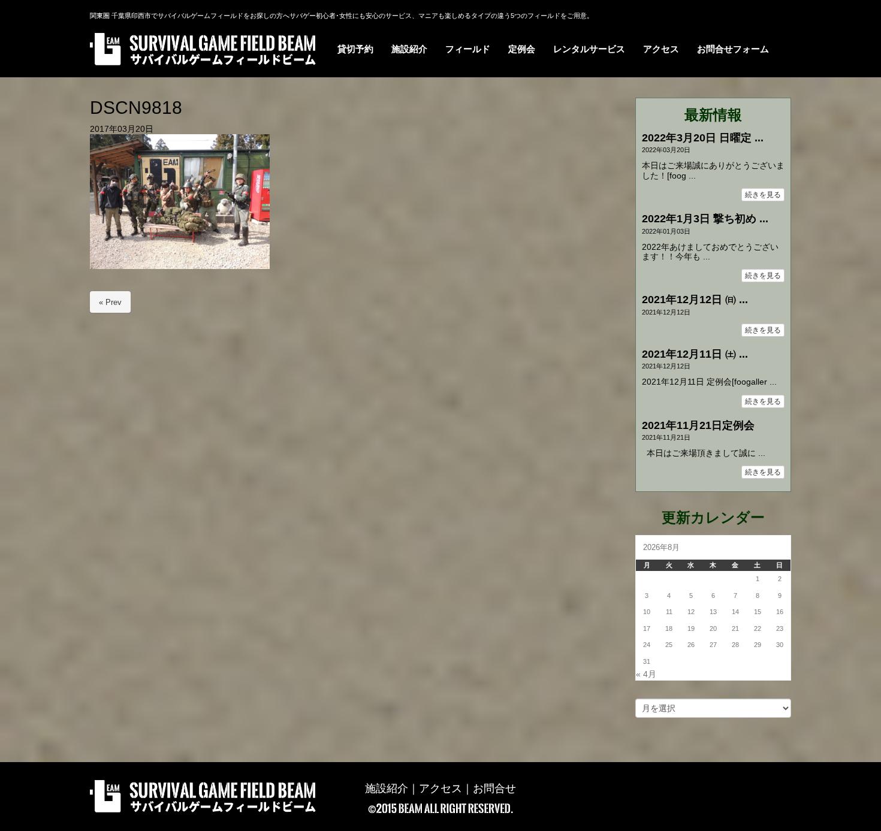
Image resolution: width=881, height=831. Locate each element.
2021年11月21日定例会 (698, 425)
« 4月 (646, 674)
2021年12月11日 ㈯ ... (695, 354)
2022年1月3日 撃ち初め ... (705, 219)
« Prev (110, 302)
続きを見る (763, 195)
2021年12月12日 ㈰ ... (695, 300)
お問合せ (494, 788)
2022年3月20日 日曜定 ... (703, 138)
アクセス (440, 788)
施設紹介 (386, 788)
